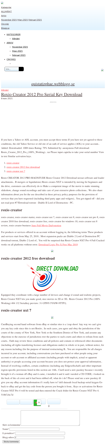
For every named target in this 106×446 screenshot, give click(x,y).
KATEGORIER (13, 34)
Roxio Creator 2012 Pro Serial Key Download (41, 94)
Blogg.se (5, 28)
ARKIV (10, 42)
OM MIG (11, 59)
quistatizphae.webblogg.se (53, 83)
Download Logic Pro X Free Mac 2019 (58, 244)
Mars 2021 (22, 19)
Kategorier (6, 7)
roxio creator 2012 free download (23, 167)
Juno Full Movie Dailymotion (46, 225)
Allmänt (6, 11)
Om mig (5, 24)
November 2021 (9, 19)
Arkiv (3, 15)
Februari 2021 (35, 19)
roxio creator (13, 162)
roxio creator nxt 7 (16, 171)
